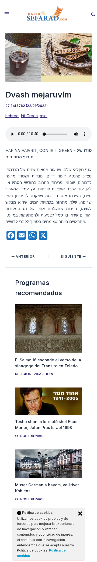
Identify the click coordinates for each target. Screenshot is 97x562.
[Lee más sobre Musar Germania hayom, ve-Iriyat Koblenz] (48, 463)
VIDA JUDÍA (43, 374)
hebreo (12, 115)
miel (43, 115)
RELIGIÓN (23, 374)
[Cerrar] (80, 513)
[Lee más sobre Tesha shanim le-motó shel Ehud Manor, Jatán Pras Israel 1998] (48, 401)
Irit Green (29, 115)
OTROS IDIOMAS (29, 436)
